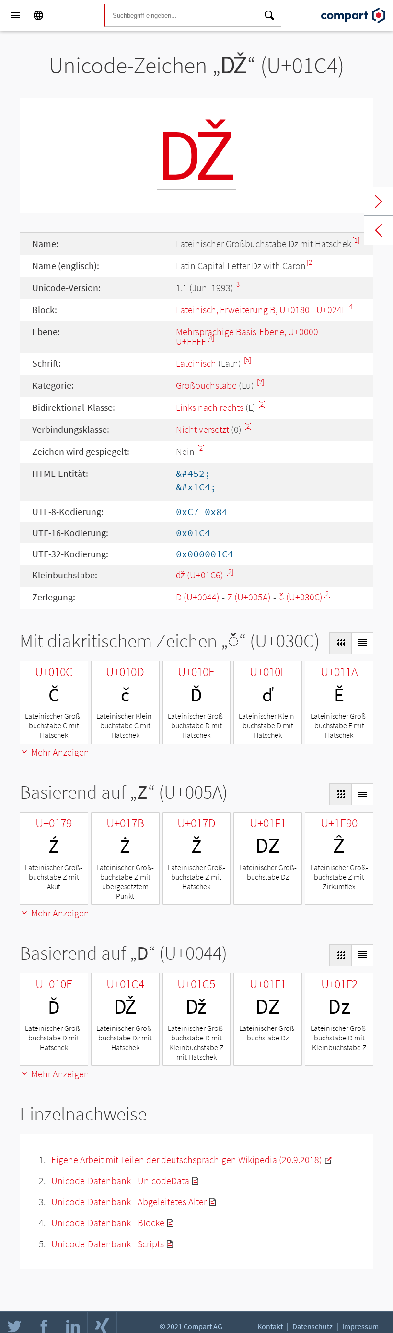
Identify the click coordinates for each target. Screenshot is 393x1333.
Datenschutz (312, 1326)
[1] (355, 240)
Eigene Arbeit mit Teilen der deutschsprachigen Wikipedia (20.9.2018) (186, 1159)
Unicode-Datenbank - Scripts (107, 1244)
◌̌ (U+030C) (300, 597)
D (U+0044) (198, 597)
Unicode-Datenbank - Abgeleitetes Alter (129, 1202)
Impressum (360, 1326)
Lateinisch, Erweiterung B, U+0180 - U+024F (261, 310)
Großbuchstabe (206, 385)
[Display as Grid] (340, 643)
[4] (351, 306)
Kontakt (270, 1326)
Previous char (378, 230)
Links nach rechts (209, 407)
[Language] (38, 15)
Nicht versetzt (202, 429)
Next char (378, 201)
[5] (247, 359)
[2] (310, 262)
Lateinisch (196, 363)
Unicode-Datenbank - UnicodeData (120, 1180)
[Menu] (15, 15)
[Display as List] (362, 643)
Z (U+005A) (249, 597)
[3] (238, 284)
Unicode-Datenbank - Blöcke (107, 1223)
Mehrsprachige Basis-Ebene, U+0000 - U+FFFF (249, 336)
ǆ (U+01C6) (200, 575)
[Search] (269, 15)
